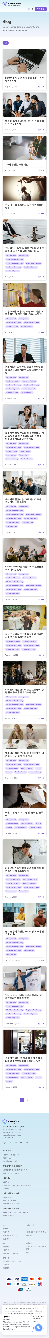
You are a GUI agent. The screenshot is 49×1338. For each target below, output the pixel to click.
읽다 (40, 87)
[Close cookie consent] (44, 1307)
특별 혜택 (6, 1268)
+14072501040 (8, 1138)
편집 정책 (6, 1239)
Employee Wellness (13, 578)
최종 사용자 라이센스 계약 (12, 1261)
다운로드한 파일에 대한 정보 (36, 1232)
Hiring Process (11, 451)
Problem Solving (12, 326)
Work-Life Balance (12, 883)
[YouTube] (16, 1143)
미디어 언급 (30, 1225)
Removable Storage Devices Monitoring (17, 1185)
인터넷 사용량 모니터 (11, 1193)
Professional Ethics (13, 879)
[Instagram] (5, 1143)
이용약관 (6, 1250)
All (6, 43)
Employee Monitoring (33, 263)
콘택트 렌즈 (7, 1258)
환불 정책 (29, 1235)
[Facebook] (10, 1143)
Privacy (38, 768)
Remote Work (11, 455)
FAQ (4, 1243)
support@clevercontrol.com (12, 1135)
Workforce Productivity (14, 259)
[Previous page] (17, 1100)
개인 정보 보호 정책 (10, 1235)
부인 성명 (6, 1247)
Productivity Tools (30, 267)
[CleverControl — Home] (22, 3)
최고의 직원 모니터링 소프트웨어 (36, 1248)
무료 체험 (40, 9)
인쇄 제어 (6, 1188)
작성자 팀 (6, 1232)
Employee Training (12, 381)
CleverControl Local (10, 1161)
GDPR (28, 1252)
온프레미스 (7, 1158)
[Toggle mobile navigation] (44, 4)
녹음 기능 (6, 1178)
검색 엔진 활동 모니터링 (11, 1204)
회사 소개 (6, 1228)
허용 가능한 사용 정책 (10, 1253)
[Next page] (32, 1100)
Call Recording (27, 522)
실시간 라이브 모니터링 (11, 1173)
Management (11, 255)
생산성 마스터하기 (9, 1216)
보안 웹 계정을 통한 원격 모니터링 (15, 1170)
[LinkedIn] (21, 1143)
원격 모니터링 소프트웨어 (12, 1166)
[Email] (27, 1143)
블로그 (5, 1225)
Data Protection (12, 768)
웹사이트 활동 (8, 1197)
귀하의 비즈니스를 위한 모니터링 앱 (16, 1212)
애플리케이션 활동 (9, 1200)
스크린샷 (6, 1182)
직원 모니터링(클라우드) (11, 1155)
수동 (27, 1228)
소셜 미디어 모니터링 (11, 1208)
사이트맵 (6, 1264)
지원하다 (29, 1243)
